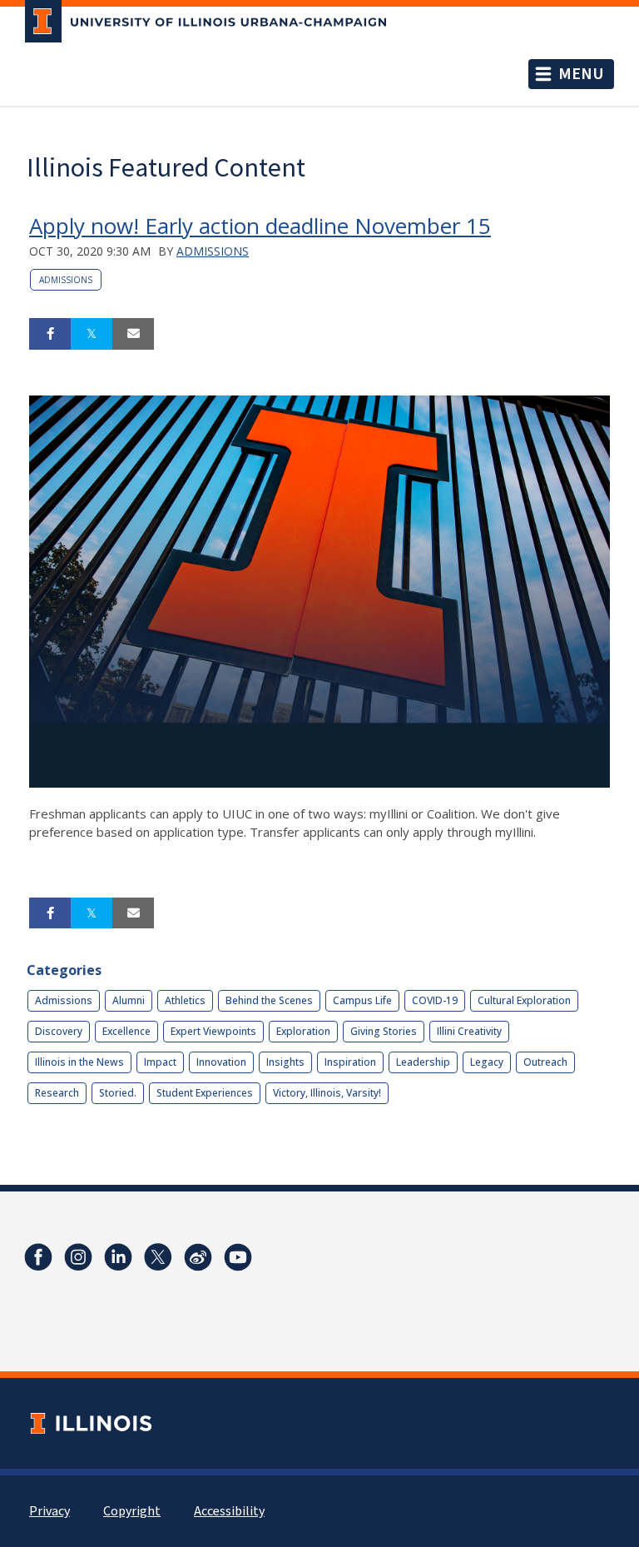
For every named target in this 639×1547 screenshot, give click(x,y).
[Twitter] (158, 1257)
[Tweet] (91, 334)
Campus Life (362, 1000)
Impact (160, 1062)
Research (57, 1093)
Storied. (117, 1093)
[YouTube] (238, 1257)
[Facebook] (38, 1257)
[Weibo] (198, 1257)
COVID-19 (435, 1000)
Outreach (545, 1062)
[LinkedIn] (118, 1257)
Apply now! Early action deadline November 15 (260, 226)
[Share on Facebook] (50, 334)
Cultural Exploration (524, 1000)
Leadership (423, 1062)
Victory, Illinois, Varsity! (327, 1093)
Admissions (212, 251)
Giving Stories (383, 1031)
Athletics (185, 1000)
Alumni (128, 1000)
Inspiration (350, 1062)
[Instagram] (78, 1257)
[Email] (133, 334)
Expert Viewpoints (213, 1031)
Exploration (303, 1031)
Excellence (126, 1031)
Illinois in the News (79, 1062)
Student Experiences (204, 1093)
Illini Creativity (469, 1031)
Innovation (221, 1062)
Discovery (58, 1031)
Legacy (486, 1062)
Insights (285, 1062)
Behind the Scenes (269, 1000)
